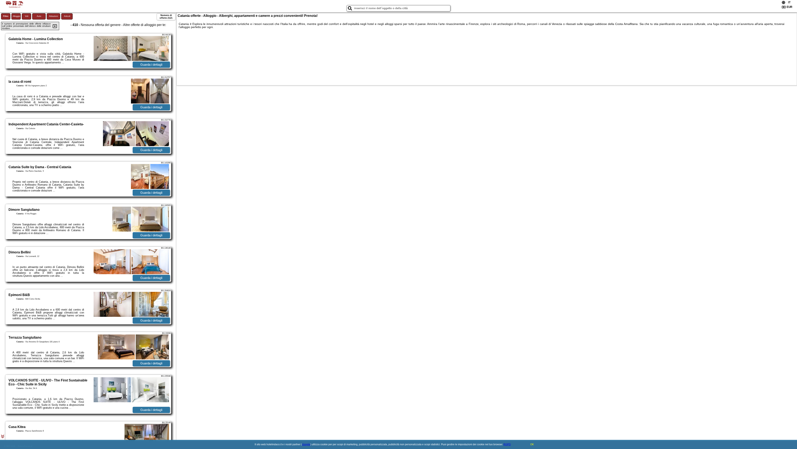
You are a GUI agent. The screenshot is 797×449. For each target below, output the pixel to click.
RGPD (507, 444)
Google (306, 444)
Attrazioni (53, 16)
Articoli (67, 16)
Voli (26, 16)
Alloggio (16, 16)
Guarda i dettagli (151, 64)
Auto (39, 16)
